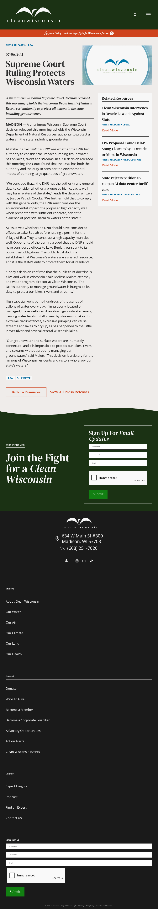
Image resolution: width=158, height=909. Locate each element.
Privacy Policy (90, 906)
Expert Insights (16, 786)
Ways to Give (15, 699)
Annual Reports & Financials (104, 906)
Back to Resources (26, 392)
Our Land (12, 643)
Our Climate (14, 633)
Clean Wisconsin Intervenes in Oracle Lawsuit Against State (125, 113)
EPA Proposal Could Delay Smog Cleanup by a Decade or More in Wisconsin (124, 148)
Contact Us (14, 818)
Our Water (13, 612)
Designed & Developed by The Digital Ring (72, 906)
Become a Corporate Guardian (28, 720)
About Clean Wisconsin (22, 601)
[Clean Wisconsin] (33, 14)
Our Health (14, 654)
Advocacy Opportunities (23, 731)
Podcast (12, 797)
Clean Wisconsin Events (23, 752)
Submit (98, 494)
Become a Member (19, 710)
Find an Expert (16, 807)
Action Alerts (15, 741)
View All (69, 392)
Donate (11, 688)
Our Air (11, 622)
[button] (135, 15)
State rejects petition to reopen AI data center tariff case (124, 183)
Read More (110, 130)
